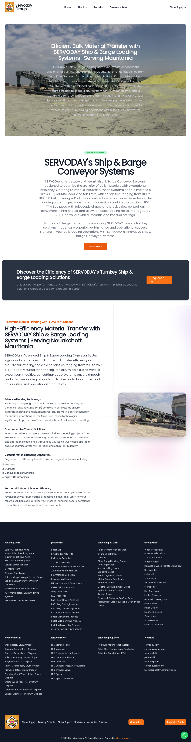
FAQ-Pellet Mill (58, 595)
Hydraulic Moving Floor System (114, 644)
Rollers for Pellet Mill (61, 558)
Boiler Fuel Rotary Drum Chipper (21, 657)
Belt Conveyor (151, 591)
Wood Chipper (151, 561)
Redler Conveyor (153, 595)
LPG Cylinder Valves (61, 669)
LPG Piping (56, 674)
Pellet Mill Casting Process (64, 616)
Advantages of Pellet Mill (64, 570)
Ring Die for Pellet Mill (62, 553)
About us (82, 7)
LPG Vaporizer (58, 649)
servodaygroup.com (154, 649)
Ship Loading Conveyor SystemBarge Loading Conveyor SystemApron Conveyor (24, 581)
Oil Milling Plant (12, 568)
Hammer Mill (150, 570)
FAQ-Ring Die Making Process (66, 608)
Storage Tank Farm (15, 573)
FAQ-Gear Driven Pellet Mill (65, 600)
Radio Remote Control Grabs (113, 549)
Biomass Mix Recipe (61, 579)
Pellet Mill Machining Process (66, 620)
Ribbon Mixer (150, 603)
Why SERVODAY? (59, 591)
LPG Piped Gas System (62, 678)
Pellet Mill (56, 549)
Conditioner (150, 616)
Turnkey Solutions (60, 562)
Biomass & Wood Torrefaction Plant (163, 565)
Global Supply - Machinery (71, 722)
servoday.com (151, 644)
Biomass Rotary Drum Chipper (20, 653)
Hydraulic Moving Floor (156, 599)
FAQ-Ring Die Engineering (64, 604)
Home (67, 7)
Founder (98, 7)
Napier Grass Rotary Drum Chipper (22, 665)
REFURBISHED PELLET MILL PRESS (20, 600)
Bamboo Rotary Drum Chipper (20, 649)
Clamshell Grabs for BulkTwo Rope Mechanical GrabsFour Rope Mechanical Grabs (119, 602)
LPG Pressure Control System (66, 653)
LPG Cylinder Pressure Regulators (68, 665)
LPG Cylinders (58, 661)
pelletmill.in (150, 657)
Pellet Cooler (151, 607)
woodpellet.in (151, 653)
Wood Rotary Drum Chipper (19, 644)
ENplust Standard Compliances (67, 583)
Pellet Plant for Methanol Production (116, 649)
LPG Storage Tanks (61, 644)
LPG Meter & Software (62, 657)
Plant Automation (153, 624)
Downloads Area (118, 7)
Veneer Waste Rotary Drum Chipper (23, 693)
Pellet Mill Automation (62, 587)
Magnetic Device (153, 611)
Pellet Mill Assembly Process (65, 625)
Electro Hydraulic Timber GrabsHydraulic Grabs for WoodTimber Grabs (114, 590)
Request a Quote (157, 280)
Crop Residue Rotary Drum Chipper (23, 689)
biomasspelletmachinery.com (160, 669)
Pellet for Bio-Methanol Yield (112, 653)
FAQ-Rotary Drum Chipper (18, 661)
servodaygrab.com (154, 665)
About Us (92, 722)
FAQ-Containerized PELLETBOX (67, 612)
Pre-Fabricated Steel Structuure (21, 588)
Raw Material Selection (63, 574)
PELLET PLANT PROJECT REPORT (67, 629)
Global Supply (178, 7)
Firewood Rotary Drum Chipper (21, 669)
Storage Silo (150, 586)
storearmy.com (123, 738)
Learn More (95, 246)
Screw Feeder (151, 620)
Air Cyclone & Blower (155, 582)
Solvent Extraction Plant (17, 564)
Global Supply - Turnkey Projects (38, 722)
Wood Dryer (150, 578)
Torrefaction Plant (153, 557)
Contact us (136, 722)
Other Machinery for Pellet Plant (68, 566)
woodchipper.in (152, 661)
